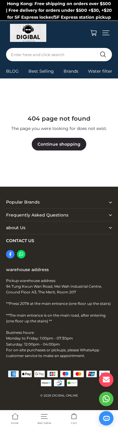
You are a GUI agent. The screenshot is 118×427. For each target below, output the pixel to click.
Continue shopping (59, 144)
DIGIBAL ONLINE (65, 395)
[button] (106, 33)
